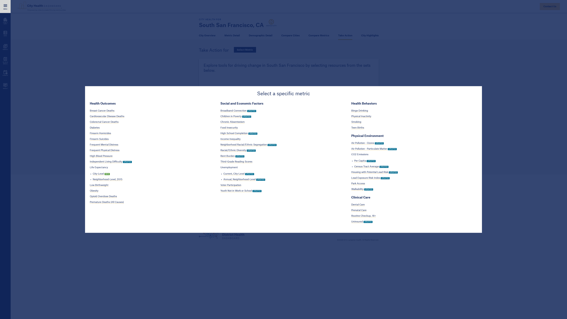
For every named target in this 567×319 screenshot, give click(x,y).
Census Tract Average (366, 166)
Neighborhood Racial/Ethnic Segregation (243, 145)
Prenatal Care (358, 210)
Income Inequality (230, 139)
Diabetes (95, 128)
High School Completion (234, 133)
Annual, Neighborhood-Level (239, 179)
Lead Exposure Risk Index (365, 178)
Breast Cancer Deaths (102, 111)
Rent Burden (227, 156)
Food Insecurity (229, 128)
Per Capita (360, 161)
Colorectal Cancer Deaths (104, 122)
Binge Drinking (359, 111)
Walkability (357, 189)
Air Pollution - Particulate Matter (369, 149)
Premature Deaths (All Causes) (107, 202)
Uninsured (357, 221)
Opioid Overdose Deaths (103, 196)
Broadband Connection (233, 111)
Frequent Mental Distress (104, 145)
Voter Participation (230, 185)
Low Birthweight (99, 185)
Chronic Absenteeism (232, 122)
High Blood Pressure (101, 156)
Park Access (358, 183)
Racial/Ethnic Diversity (233, 150)
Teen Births (357, 128)
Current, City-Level (234, 174)
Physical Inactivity (361, 116)
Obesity (94, 191)
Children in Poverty (231, 116)
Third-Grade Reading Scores (236, 162)
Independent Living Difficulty (106, 162)
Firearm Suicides (99, 139)
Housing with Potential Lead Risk (369, 172)
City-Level (98, 174)
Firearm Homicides (100, 133)
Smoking (356, 122)
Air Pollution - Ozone (362, 143)
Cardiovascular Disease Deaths (107, 116)
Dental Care (358, 205)
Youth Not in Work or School (236, 191)
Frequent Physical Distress (104, 150)
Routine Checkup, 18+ (363, 216)
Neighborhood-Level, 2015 (107, 179)
